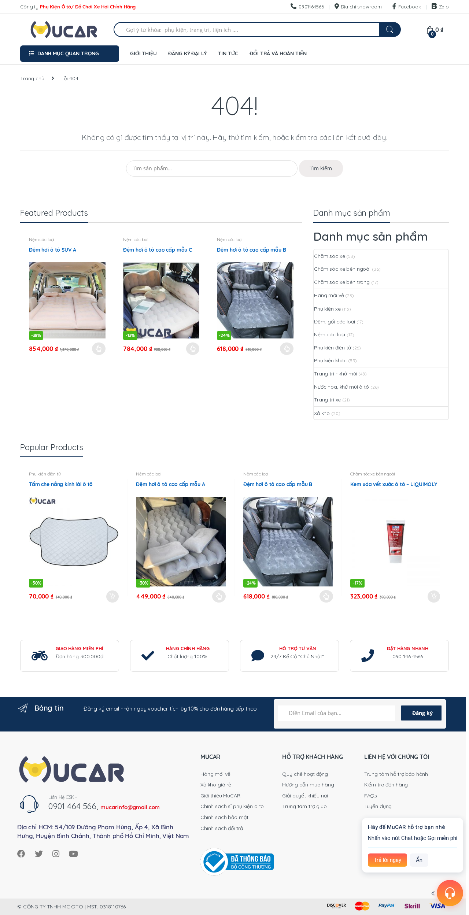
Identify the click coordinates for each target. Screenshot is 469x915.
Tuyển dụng (378, 806)
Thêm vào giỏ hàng (112, 596)
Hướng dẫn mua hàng (308, 784)
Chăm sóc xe (329, 256)
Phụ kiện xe (327, 308)
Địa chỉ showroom (361, 7)
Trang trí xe (327, 399)
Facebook (409, 7)
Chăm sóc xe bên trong (342, 282)
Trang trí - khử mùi (335, 373)
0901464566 (311, 7)
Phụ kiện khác (330, 360)
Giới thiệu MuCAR (220, 795)
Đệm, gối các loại (334, 321)
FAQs (370, 795)
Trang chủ (32, 78)
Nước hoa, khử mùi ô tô (341, 387)
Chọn (99, 348)
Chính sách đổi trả (221, 828)
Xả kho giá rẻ (215, 784)
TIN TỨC (228, 53)
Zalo (444, 7)
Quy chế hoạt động (305, 774)
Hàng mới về (329, 295)
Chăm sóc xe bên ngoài (342, 269)
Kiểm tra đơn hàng (386, 784)
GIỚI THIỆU (143, 53)
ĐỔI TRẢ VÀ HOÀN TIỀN (278, 53)
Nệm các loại (41, 239)
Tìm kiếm (321, 168)
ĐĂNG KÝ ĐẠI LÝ (187, 53)
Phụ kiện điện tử (332, 347)
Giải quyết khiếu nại (305, 795)
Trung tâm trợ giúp (304, 806)
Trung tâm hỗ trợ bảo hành (396, 774)
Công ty (78, 7)
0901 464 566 (72, 806)
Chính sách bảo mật (224, 817)
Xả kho (322, 413)
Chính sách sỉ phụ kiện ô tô (232, 806)
